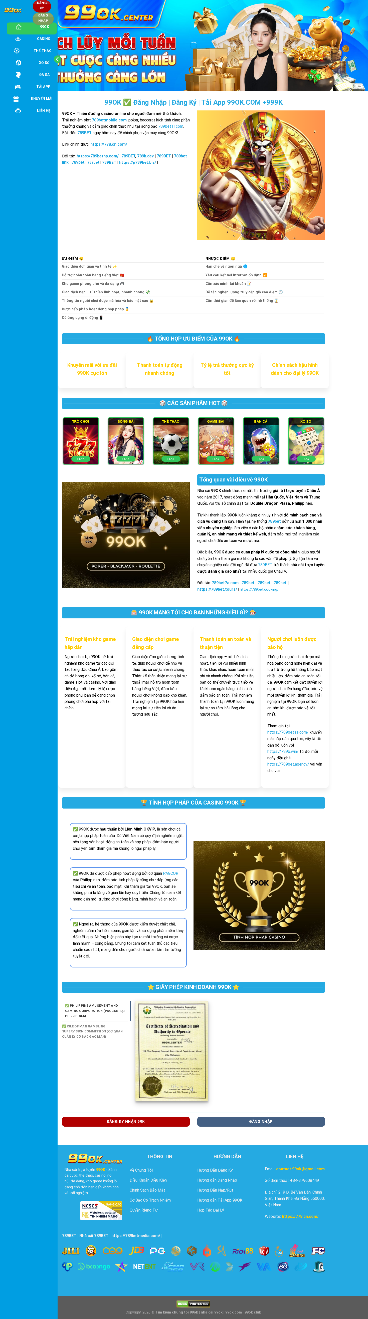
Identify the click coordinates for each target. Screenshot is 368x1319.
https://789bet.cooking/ (259, 589)
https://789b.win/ (283, 751)
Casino (44, 39)
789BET (84, 132)
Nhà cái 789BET (93, 1235)
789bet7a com (225, 582)
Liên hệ (43, 111)
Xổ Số (44, 63)
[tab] (98, 1011)
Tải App (43, 87)
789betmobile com (109, 120)
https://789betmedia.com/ (135, 1235)
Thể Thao (43, 51)
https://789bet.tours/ (217, 589)
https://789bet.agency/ (288, 764)
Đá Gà (44, 75)
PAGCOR (170, 873)
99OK (44, 27)
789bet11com (170, 126)
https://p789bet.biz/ (137, 162)
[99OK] (13, 10)
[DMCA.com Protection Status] (193, 1304)
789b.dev (145, 156)
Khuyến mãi (42, 99)
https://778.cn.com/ (300, 1216)
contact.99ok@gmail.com (300, 1169)
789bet (78, 162)
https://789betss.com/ (288, 732)
